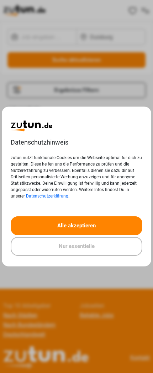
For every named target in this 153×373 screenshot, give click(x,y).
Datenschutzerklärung (47, 196)
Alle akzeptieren (76, 225)
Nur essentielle (77, 246)
